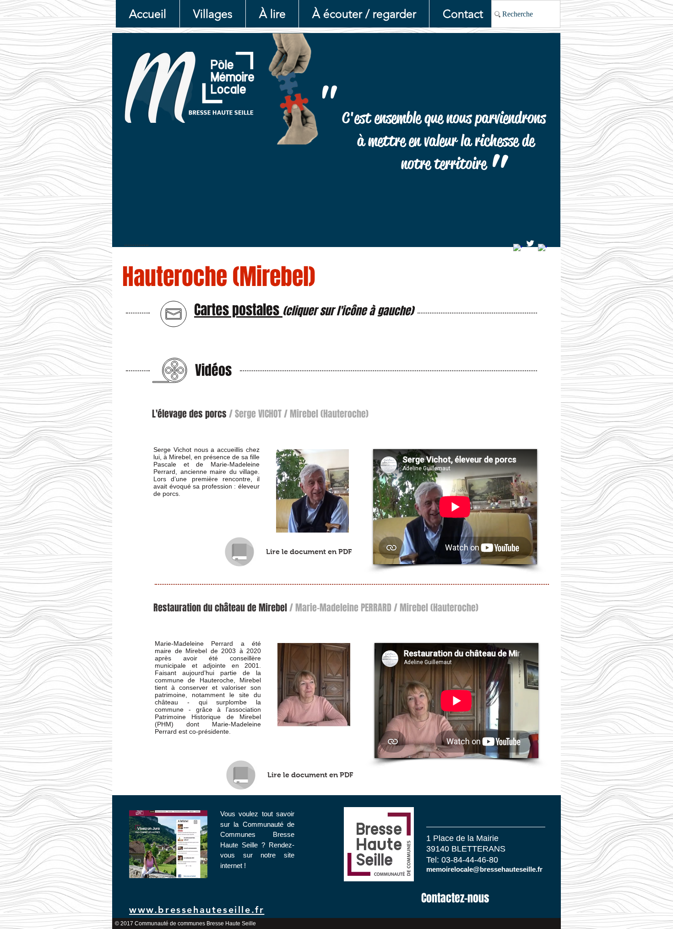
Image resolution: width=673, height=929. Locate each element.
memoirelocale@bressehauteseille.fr (484, 869)
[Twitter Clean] (530, 243)
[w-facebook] (517, 248)
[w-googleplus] (542, 248)
